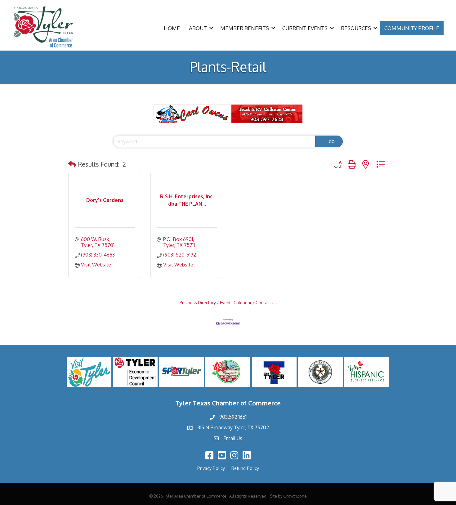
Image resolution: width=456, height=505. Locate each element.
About (198, 28)
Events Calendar (236, 302)
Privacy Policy (211, 468)
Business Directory (198, 302)
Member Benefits (244, 28)
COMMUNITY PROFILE (411, 28)
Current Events (305, 28)
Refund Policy (245, 468)
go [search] (332, 141)
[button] (72, 164)
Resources (356, 28)
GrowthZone (295, 496)
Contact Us (266, 302)
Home (172, 28)
